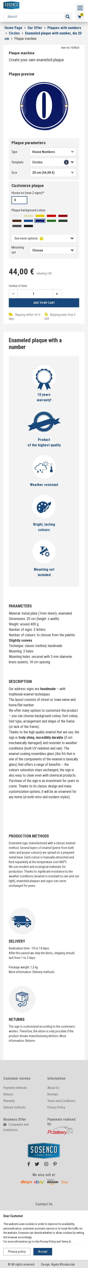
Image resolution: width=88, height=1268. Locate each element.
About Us (53, 1088)
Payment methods (15, 1088)
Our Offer (35, 28)
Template (17, 162)
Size (14, 173)
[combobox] (53, 151)
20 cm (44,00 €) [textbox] (43, 173)
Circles (15, 33)
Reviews (52, 1094)
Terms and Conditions (61, 1101)
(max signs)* (28, 193)
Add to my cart (44, 302)
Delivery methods (43, 972)
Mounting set (18, 250)
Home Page (13, 28)
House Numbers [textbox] (43, 152)
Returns (30, 1040)
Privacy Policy (56, 1107)
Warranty (9, 1101)
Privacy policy (17, 1251)
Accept (42, 1251)
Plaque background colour (28, 210)
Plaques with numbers (64, 28)
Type (14, 152)
